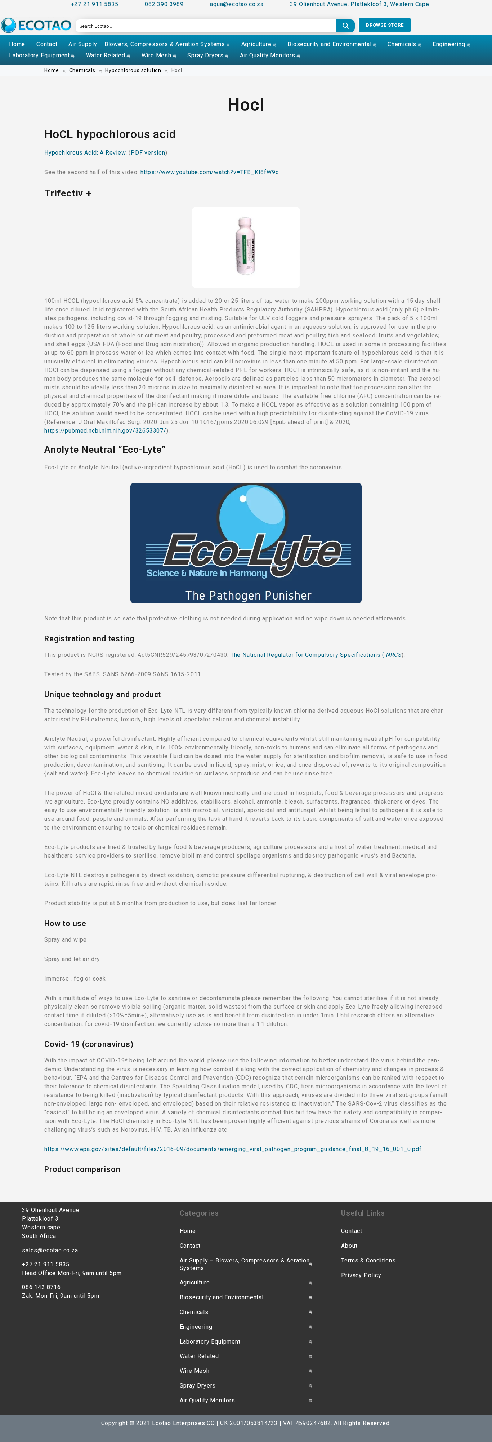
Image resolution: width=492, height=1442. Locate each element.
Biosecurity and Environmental (329, 44)
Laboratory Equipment (39, 55)
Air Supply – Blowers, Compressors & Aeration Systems (146, 44)
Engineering (449, 44)
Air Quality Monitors (267, 55)
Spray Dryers (205, 55)
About (349, 1245)
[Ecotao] (36, 25)
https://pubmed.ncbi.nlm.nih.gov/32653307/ (105, 430)
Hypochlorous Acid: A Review (85, 152)
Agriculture (256, 44)
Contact (47, 44)
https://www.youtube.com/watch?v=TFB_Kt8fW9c (209, 172)
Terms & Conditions (368, 1260)
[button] (384, 25)
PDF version (148, 152)
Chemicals (402, 44)
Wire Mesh (156, 55)
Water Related (105, 55)
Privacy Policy (361, 1275)
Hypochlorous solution (133, 70)
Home (17, 44)
